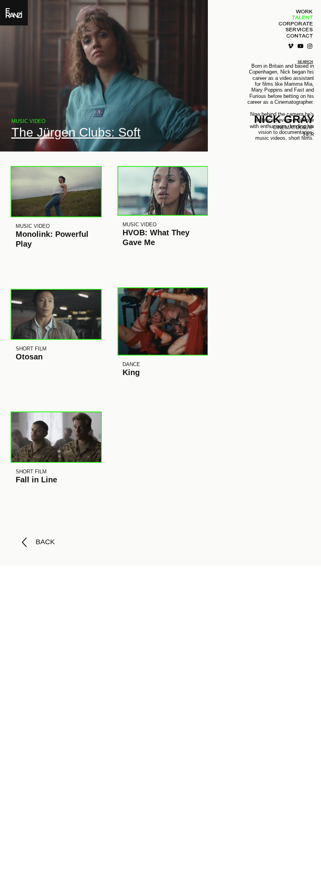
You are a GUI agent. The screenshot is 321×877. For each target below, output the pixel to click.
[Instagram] (310, 46)
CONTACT (300, 35)
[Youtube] (300, 46)
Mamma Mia (298, 84)
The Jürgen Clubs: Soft (76, 132)
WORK (304, 11)
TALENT (302, 17)
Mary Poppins (267, 90)
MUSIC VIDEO (28, 121)
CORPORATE (296, 23)
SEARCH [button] (305, 62)
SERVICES (299, 29)
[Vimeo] (290, 46)
